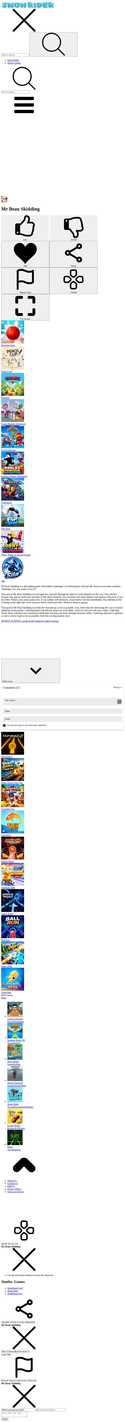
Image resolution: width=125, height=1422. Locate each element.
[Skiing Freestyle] (65, 1074)
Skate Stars (12, 1291)
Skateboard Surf (15, 1288)
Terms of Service (15, 1191)
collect (47, 621)
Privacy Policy (14, 1189)
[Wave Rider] (65, 1052)
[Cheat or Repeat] (65, 1010)
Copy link (6, 1354)
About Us (12, 1180)
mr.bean (55, 621)
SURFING (16, 621)
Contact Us (12, 1183)
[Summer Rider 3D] (65, 1031)
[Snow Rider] (27, 7)
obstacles (39, 621)
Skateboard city (14, 1293)
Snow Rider (13, 60)
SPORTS (6, 621)
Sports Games (14, 63)
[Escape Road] (65, 1116)
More (3, 998)
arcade (31, 621)
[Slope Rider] (65, 1095)
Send (4, 1419)
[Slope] (65, 1138)
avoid (25, 621)
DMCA (11, 1186)
